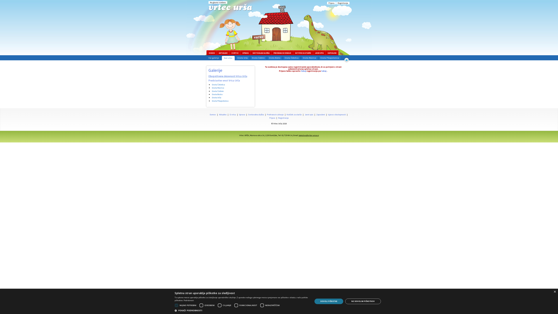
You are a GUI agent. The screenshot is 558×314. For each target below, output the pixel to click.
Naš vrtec (228, 58)
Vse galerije (214, 58)
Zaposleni (332, 53)
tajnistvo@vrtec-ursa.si (309, 135)
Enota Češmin (258, 58)
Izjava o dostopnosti (337, 114)
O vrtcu (234, 53)
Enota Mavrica (309, 58)
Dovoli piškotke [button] (328, 301)
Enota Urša (243, 58)
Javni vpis (319, 53)
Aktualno (223, 53)
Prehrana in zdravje (282, 53)
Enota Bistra (274, 58)
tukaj (303, 71)
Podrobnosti (189, 300)
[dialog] (279, 301)
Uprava (245, 53)
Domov (212, 53)
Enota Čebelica (292, 58)
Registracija (343, 3)
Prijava (331, 3)
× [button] (555, 292)
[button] (242, 310)
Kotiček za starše (303, 53)
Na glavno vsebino (218, 2)
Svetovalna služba (261, 53)
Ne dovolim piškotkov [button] (363, 301)
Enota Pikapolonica (330, 58)
